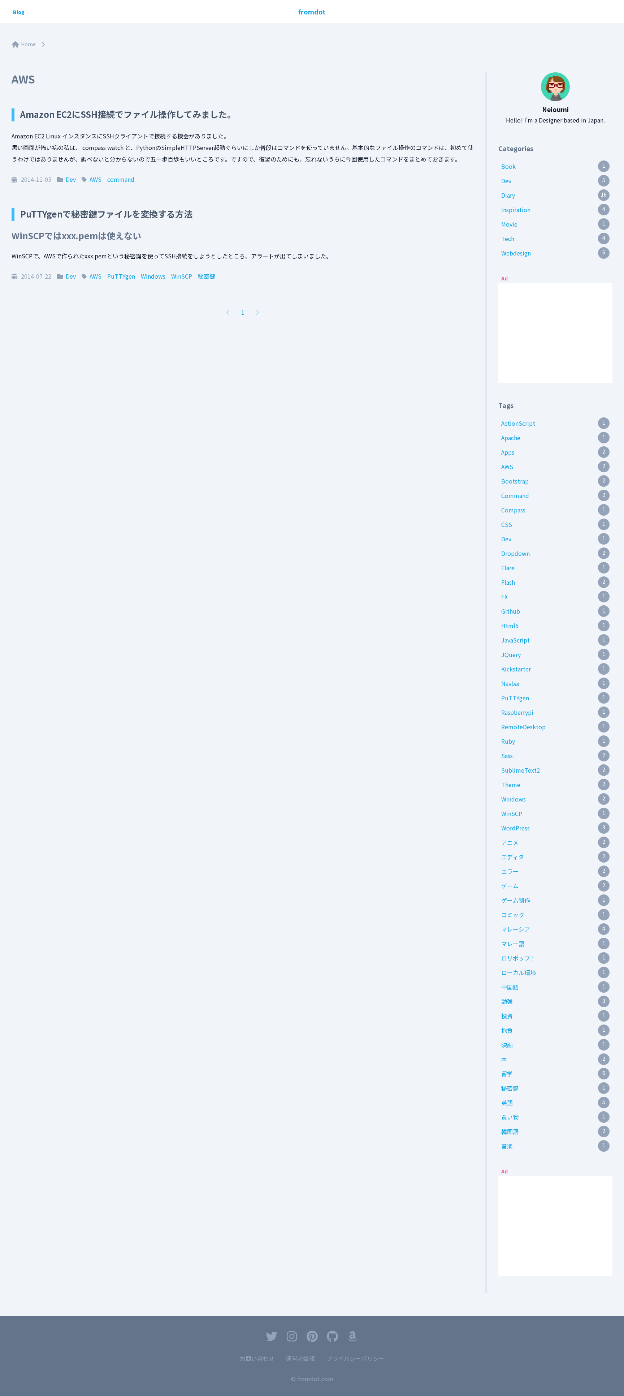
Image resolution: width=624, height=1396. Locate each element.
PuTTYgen (121, 276)
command (120, 179)
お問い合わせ (257, 1358)
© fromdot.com (312, 1378)
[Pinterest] (312, 1337)
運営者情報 (300, 1358)
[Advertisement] (555, 331)
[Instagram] (292, 1337)
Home (28, 44)
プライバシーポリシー (355, 1358)
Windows (153, 276)
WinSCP (181, 276)
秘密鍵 (206, 276)
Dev (71, 179)
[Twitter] (271, 1337)
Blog (19, 12)
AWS (95, 179)
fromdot (312, 11)
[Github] (332, 1337)
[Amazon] (352, 1337)
